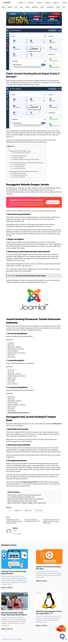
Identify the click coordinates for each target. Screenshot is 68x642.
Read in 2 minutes (7, 629)
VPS (64, 7)
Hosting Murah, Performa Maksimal (22, 152)
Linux (21, 7)
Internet (47, 2)
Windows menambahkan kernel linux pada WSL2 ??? (48, 612)
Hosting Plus (50, 7)
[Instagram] (63, 639)
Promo (65, 2)
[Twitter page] (66, 639)
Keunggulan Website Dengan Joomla (20, 151)
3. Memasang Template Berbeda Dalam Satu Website (25, 159)
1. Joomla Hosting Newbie (18, 164)
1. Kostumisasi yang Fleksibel (19, 155)
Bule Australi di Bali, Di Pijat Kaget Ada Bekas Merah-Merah (14, 614)
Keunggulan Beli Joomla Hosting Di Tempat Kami (24, 171)
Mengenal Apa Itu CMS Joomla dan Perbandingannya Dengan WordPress (14, 521)
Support (55, 2)
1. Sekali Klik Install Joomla (18, 173)
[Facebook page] (60, 639)
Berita (3, 7)
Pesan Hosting (53, 202)
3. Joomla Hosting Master (19, 168)
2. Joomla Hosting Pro (18, 166)
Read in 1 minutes (6, 587)
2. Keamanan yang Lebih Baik (19, 175)
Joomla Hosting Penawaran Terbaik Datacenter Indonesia (26, 162)
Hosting (30, 2)
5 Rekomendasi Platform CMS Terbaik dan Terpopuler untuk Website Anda (51, 521)
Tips (16, 7)
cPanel (58, 7)
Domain (20, 2)
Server (39, 2)
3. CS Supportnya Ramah (18, 177)
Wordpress (35, 7)
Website (10, 7)
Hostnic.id (8, 639)
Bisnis (42, 7)
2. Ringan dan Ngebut (17, 157)
